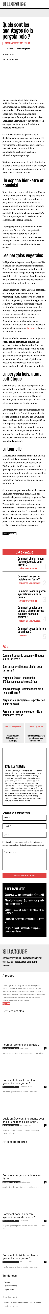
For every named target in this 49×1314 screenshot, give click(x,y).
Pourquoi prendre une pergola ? (21, 1044)
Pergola (12, 533)
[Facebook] (5, 65)
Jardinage (23, 635)
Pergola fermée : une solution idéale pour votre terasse (22, 713)
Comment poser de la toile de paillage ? (32, 630)
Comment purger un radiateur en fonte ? (29, 578)
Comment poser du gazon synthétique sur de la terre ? (32, 594)
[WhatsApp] (22, 65)
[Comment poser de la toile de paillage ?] (9, 632)
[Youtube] (9, 1003)
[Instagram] (4, 1003)
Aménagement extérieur (28, 569)
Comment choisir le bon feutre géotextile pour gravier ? (31, 561)
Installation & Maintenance (29, 583)
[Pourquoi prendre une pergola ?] (24, 1030)
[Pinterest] (16, 65)
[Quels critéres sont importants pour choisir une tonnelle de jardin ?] (24, 1104)
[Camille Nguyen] (5, 48)
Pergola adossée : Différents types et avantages (13, 738)
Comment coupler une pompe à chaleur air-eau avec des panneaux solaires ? (31, 612)
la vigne (31, 327)
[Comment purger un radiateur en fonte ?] (9, 580)
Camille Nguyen (23, 48)
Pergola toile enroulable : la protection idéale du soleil (24, 702)
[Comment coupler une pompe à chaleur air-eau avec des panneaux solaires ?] (9, 612)
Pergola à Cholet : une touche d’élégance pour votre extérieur (20, 679)
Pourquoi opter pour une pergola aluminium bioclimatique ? (36, 738)
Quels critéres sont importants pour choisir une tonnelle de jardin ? (23, 1120)
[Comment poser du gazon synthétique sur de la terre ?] (9, 596)
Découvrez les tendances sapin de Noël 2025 (24, 894)
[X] (10, 65)
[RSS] (5, 1003)
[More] (28, 65)
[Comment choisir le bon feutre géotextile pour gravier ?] (9, 563)
